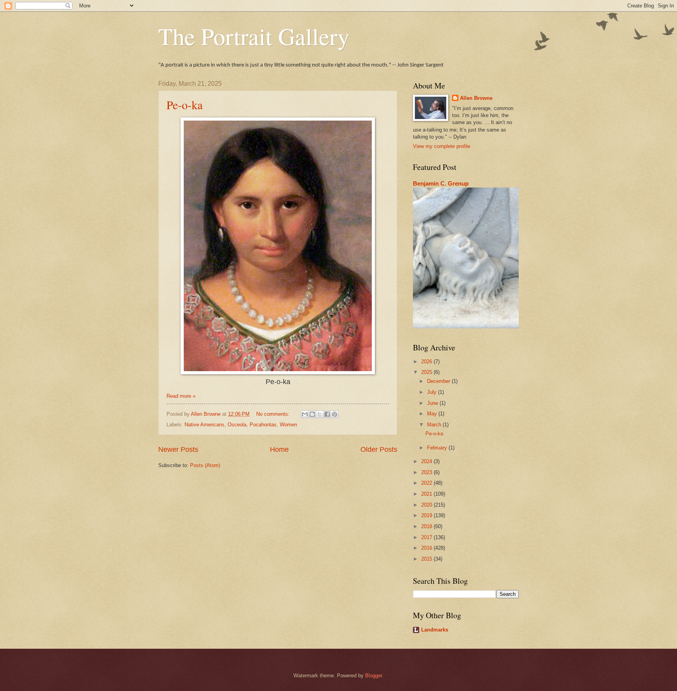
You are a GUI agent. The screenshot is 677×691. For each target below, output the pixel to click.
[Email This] (305, 414)
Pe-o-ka (185, 104)
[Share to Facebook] (327, 414)
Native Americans (204, 425)
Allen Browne (476, 98)
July (432, 392)
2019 (427, 515)
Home (279, 449)
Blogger (373, 675)
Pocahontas (263, 425)
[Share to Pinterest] (334, 414)
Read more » (181, 396)
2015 (427, 559)
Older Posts (378, 449)
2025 (427, 372)
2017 (427, 537)
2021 (427, 494)
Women (288, 425)
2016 (427, 548)
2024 (427, 461)
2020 (427, 505)
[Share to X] (320, 414)
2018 (427, 526)
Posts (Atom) (205, 465)
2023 (427, 472)
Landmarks (434, 630)
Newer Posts (178, 449)
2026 (427, 361)
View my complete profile (441, 146)
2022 (427, 483)
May (432, 414)
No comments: (273, 414)
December (439, 381)
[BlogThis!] (312, 414)
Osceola (237, 425)
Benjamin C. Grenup (441, 183)
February (438, 448)
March (435, 425)
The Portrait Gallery (253, 36)
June (433, 403)
